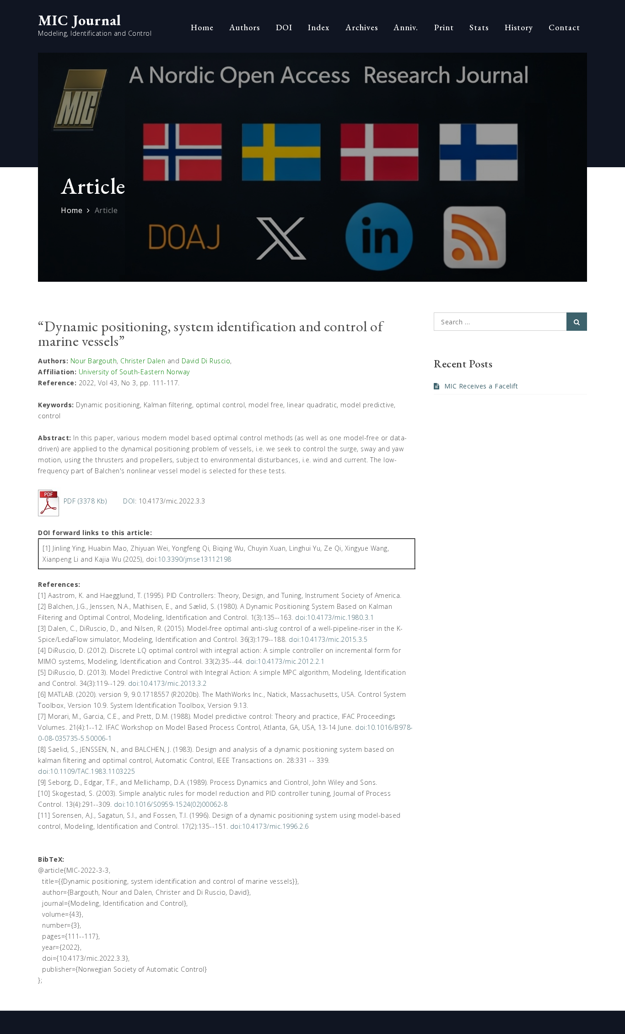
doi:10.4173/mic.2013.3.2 (167, 683)
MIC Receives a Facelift (481, 386)
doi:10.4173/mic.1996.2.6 (269, 826)
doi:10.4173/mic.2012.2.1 (285, 661)
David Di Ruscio (206, 360)
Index (318, 27)
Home (202, 27)
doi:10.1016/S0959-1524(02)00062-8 (171, 804)
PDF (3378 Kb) (85, 501)
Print (444, 27)
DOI (284, 27)
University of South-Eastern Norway (134, 371)
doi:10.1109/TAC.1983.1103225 (86, 771)
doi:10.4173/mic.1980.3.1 (334, 617)
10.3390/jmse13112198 (195, 559)
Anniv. (405, 27)
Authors (244, 27)
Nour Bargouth (93, 360)
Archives (361, 27)
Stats (479, 27)
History (519, 27)
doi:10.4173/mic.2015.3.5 (328, 639)
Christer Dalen (142, 360)
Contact (564, 27)
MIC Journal (79, 20)
